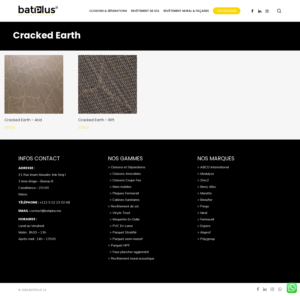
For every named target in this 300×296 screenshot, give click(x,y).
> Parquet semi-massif (125, 239)
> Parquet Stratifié (122, 232)
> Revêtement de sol (123, 206)
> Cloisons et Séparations (126, 167)
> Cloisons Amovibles (124, 174)
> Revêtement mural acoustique (131, 258)
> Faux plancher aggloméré (128, 252)
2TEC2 (9, 127)
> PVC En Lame (120, 226)
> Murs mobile (119, 187)
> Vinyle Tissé (119, 213)
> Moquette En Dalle (124, 219)
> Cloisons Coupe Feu (124, 180)
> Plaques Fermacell (123, 193)
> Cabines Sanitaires (124, 200)
